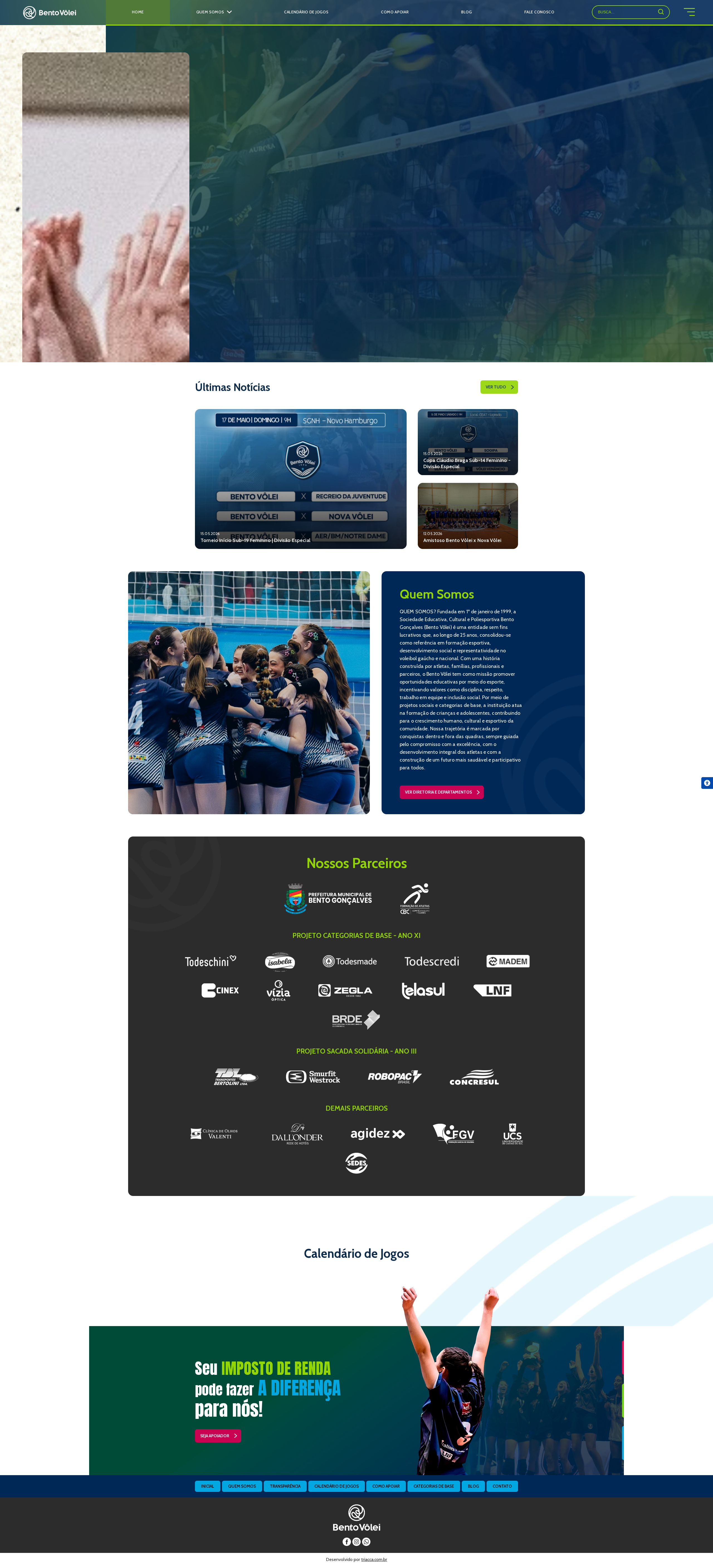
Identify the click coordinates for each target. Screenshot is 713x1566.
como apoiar (386, 1486)
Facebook (347, 1542)
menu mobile (698, 12)
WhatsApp (366, 1542)
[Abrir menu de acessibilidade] (707, 783)
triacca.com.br (374, 1559)
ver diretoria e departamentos (438, 792)
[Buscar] (661, 11)
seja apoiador (214, 1435)
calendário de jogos (336, 1486)
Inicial (207, 1486)
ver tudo (496, 387)
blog (473, 1486)
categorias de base (434, 1486)
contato (502, 1486)
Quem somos (242, 1486)
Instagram (356, 1542)
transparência (285, 1486)
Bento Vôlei (49, 12)
